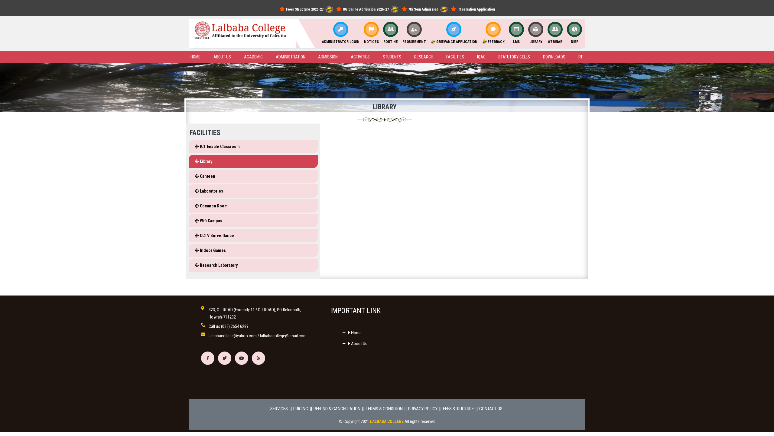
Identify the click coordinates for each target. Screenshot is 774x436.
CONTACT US (490, 408)
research (423, 56)
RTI (581, 56)
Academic (253, 56)
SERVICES (279, 408)
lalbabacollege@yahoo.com (233, 335)
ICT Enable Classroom (219, 146)
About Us (358, 343)
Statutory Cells (514, 56)
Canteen (207, 176)
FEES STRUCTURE (458, 408)
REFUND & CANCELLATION (337, 408)
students (392, 56)
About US (222, 56)
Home (195, 56)
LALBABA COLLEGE (387, 421)
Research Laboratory (218, 265)
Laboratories (211, 191)
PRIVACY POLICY (422, 408)
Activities (360, 56)
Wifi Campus (210, 220)
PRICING (300, 408)
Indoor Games (212, 250)
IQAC (481, 56)
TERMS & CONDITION (384, 408)
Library (205, 161)
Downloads (554, 56)
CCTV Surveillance (216, 235)
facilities (455, 56)
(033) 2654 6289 (235, 326)
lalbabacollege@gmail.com (283, 335)
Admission (328, 56)
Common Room (213, 205)
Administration (290, 56)
